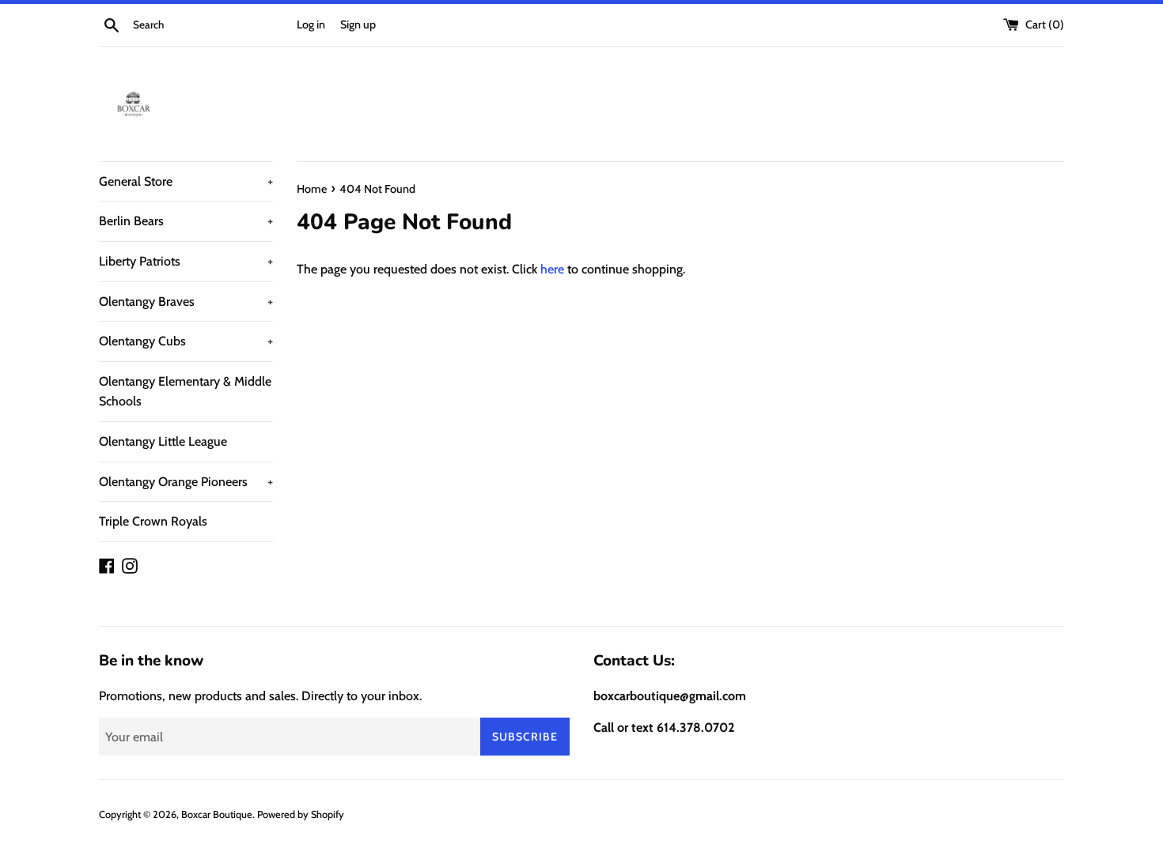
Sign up (358, 24)
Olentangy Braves (186, 301)
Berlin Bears (186, 220)
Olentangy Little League (163, 441)
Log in (311, 24)
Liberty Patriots (186, 261)
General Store (186, 181)
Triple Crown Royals (153, 521)
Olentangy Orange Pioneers (186, 481)
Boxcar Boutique (216, 814)
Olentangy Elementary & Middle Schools (185, 391)
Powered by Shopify (300, 814)
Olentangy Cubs (186, 341)
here (552, 269)
